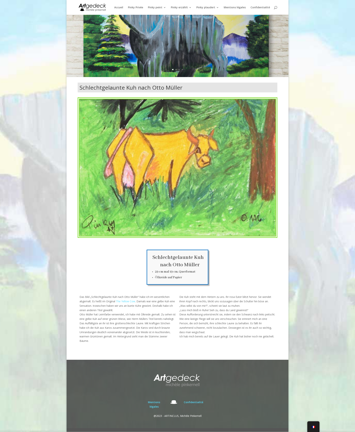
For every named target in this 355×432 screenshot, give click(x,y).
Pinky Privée (135, 7)
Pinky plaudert (205, 7)
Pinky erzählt (179, 7)
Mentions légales (235, 7)
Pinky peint (155, 7)
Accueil (118, 7)
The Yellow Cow (125, 301)
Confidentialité (260, 7)
